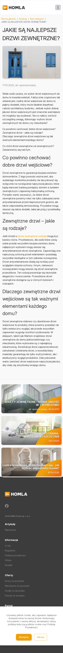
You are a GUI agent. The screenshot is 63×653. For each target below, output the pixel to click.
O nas (8, 545)
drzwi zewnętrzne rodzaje (32, 236)
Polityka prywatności (15, 555)
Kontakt (8, 565)
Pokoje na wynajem (15, 595)
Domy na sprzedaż (14, 581)
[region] (31, 20)
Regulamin (10, 550)
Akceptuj (23, 637)
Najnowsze (10, 530)
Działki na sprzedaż (15, 590)
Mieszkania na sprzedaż (17, 586)
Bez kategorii (37, 18)
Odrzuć (40, 637)
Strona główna (8, 18)
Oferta (8, 560)
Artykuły (23, 18)
